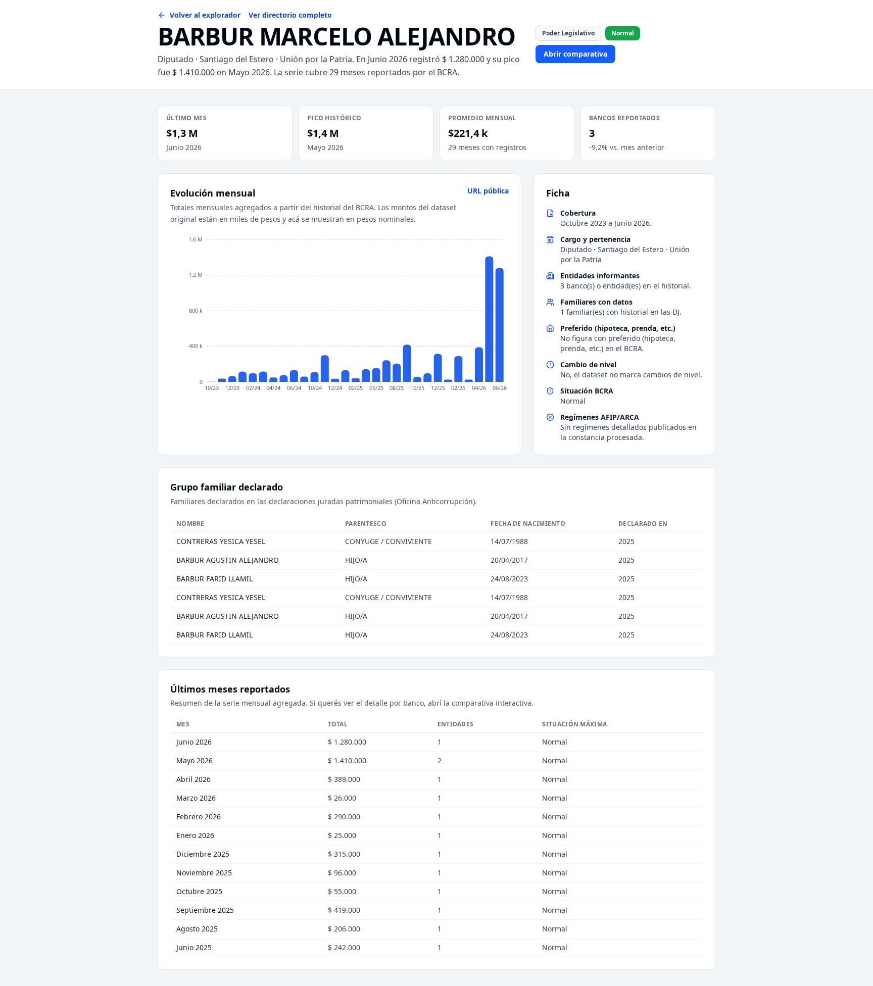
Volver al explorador (205, 15)
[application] (339, 316)
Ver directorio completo (290, 15)
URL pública (488, 190)
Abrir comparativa (575, 54)
